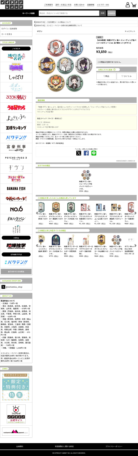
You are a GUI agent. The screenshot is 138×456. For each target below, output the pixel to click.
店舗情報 (90, 4)
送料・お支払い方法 (63, 4)
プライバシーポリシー (114, 446)
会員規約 (19, 446)
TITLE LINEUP (8, 42)
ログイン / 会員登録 (9, 28)
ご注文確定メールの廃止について (58, 22)
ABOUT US (6, 296)
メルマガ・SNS (103, 4)
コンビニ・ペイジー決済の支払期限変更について (64, 25)
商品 (107, 76)
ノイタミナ (16, 48)
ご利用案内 (48, 4)
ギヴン (39, 31)
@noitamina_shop (14, 287)
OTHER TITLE (16, 254)
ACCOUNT (6, 23)
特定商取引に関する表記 (64, 446)
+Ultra (16, 238)
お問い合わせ (79, 4)
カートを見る (6, 34)
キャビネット (130, 31)
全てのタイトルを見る (16, 271)
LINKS (4, 368)
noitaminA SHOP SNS (11, 280)
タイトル (128, 76)
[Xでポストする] (78, 153)
